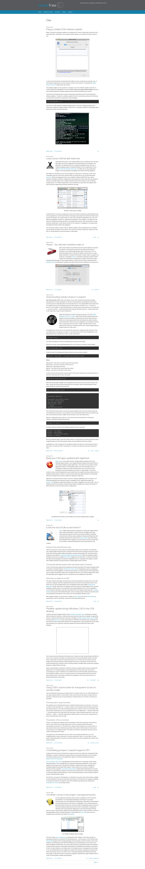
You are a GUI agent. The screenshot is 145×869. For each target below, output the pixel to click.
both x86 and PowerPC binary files (67, 169)
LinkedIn (70, 12)
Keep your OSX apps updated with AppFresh (67, 458)
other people (77, 596)
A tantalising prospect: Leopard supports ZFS (68, 750)
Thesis (64, 12)
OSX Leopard (84, 538)
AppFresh (58, 461)
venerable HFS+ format (52, 782)
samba (92, 450)
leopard (97, 450)
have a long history (60, 837)
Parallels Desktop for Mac (77, 614)
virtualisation (93, 680)
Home (40, 12)
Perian (73, 257)
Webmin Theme (48, 12)
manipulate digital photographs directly (71, 555)
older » (96, 862)
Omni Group (83, 812)
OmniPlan (71, 814)
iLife (60, 530)
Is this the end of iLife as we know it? (63, 527)
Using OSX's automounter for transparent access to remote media (71, 688)
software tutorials (94, 743)
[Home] (50, 5)
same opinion (90, 596)
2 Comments (58, 151)
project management (94, 858)
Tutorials (57, 12)
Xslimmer (48, 177)
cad (98, 680)
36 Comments (58, 450)
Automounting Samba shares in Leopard (65, 297)
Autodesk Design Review (83, 618)
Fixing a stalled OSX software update (64, 29)
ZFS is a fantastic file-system (54, 761)
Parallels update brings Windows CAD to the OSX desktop (70, 610)
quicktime (96, 289)
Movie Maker (67, 557)
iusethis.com (49, 482)
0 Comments (58, 237)
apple (94, 237)
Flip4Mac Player (50, 262)
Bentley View (56, 620)
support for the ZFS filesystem (54, 759)
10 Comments (58, 743)
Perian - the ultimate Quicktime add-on (65, 244)
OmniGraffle (49, 841)
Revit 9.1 (93, 618)
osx (98, 151)
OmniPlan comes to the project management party (71, 794)
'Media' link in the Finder (70, 569)
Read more (49, 151)
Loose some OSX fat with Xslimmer (63, 158)
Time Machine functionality (68, 769)
